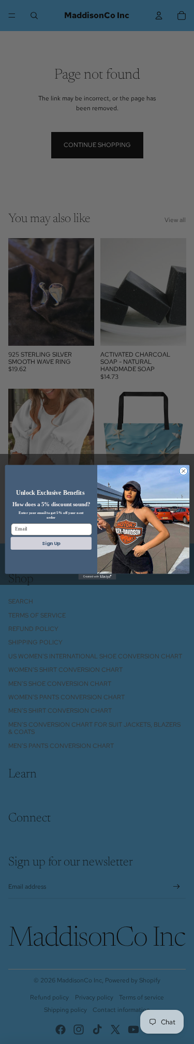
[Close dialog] (183, 470)
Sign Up (50, 543)
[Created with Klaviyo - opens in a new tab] (97, 576)
